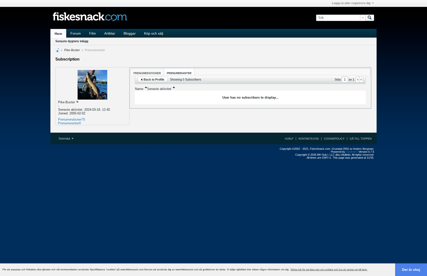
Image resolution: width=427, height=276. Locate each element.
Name (139, 89)
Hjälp (289, 138)
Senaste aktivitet (159, 89)
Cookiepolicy (334, 138)
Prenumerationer (70, 119)
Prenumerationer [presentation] (147, 73)
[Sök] (369, 18)
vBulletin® (352, 151)
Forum (75, 33)
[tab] (147, 71)
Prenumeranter (68, 123)
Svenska (65, 138)
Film (92, 33)
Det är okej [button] (411, 270)
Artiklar (109, 33)
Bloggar (130, 33)
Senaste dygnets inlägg (71, 41)
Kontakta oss (309, 138)
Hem (58, 34)
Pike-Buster (72, 50)
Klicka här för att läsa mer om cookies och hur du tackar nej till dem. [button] (329, 269)
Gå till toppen (361, 138)
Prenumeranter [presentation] (179, 73)
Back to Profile (154, 79)
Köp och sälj (153, 33)
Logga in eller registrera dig (351, 3)
